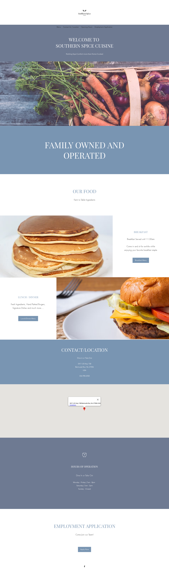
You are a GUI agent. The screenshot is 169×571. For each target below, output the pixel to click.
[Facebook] (84, 566)
